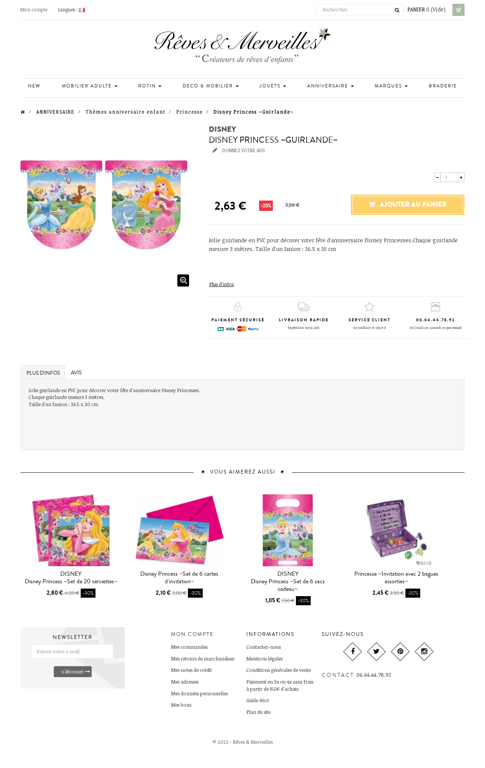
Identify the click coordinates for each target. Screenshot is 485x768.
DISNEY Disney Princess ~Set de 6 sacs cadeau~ (288, 581)
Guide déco (257, 700)
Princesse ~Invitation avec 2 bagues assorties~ (396, 577)
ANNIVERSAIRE (328, 86)
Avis (76, 373)
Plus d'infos (221, 284)
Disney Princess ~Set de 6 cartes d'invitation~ (179, 577)
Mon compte (33, 9)
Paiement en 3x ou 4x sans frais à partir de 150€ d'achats (279, 685)
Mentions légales (264, 658)
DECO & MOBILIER (209, 86)
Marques (389, 86)
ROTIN (148, 86)
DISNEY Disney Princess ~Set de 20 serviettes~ (71, 577)
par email (454, 327)
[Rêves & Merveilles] (243, 48)
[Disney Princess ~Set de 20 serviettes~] (70, 530)
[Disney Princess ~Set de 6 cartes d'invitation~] (179, 530)
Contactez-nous (263, 646)
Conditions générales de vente (278, 670)
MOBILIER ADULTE (88, 86)
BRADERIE (443, 86)
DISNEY (222, 129)
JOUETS (271, 86)
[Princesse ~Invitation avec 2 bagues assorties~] (396, 530)
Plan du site (258, 712)
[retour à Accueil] (22, 112)
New (34, 86)
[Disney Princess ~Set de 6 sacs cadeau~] (288, 530)
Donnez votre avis (243, 150)
